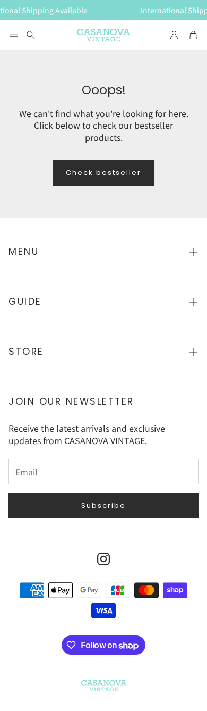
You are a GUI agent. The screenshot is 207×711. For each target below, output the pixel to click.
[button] (13, 35)
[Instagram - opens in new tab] (103, 559)
